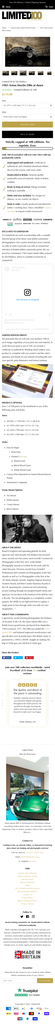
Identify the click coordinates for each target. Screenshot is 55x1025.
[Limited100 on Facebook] (27, 917)
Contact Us (27, 895)
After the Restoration (27, 754)
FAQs (27, 885)
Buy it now (27, 134)
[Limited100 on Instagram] (33, 917)
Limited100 (35, 1004)
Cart (51, 7)
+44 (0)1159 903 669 (34, 852)
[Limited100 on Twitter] (21, 917)
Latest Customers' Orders (28, 876)
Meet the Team (27, 879)
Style (4, 112)
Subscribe (45, 981)
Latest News (27, 750)
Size (4, 100)
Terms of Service (27, 904)
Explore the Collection (27, 873)
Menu (7, 7)
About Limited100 (27, 882)
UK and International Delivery (27, 888)
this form (32, 861)
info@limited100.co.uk (29, 857)
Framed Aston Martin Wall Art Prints (23, 28)
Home (4, 28)
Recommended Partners (27, 891)
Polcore (22, 456)
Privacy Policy (27, 898)
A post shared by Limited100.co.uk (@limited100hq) (27, 329)
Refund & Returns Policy (27, 901)
